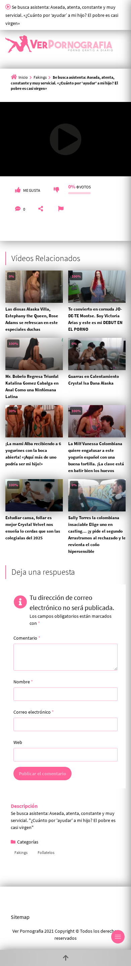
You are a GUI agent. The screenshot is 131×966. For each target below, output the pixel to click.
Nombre (23, 682)
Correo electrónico (33, 712)
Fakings (40, 77)
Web (17, 742)
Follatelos (46, 852)
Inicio (23, 77)
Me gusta (31, 190)
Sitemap (20, 917)
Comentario (26, 638)
